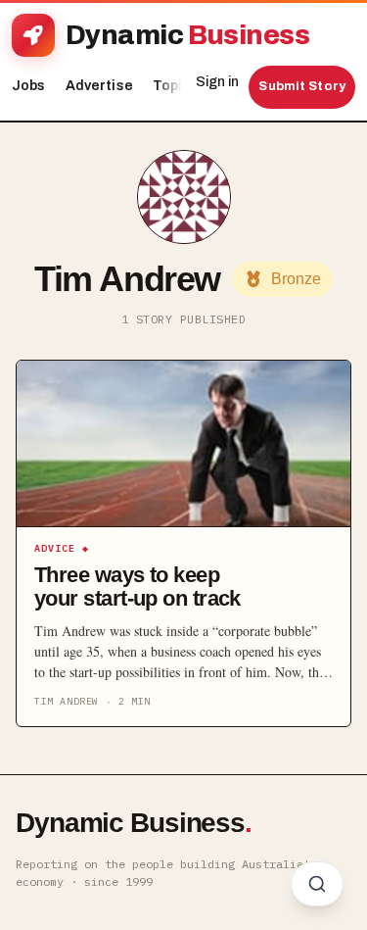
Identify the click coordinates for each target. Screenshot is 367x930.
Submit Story (301, 86)
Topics (180, 85)
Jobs (29, 85)
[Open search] (317, 883)
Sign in (217, 81)
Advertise (99, 85)
